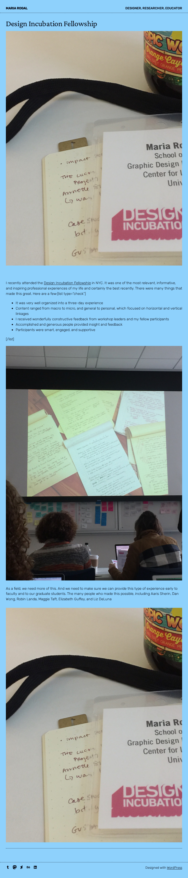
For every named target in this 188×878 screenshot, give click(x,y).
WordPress (174, 867)
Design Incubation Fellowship (67, 283)
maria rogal (17, 8)
